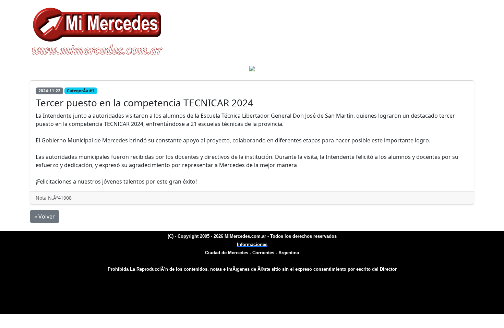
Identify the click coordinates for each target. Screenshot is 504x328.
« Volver (44, 216)
